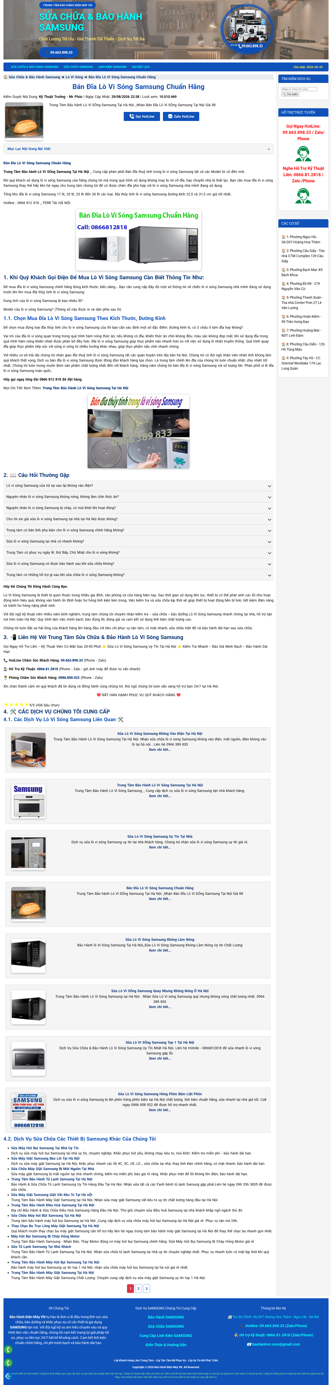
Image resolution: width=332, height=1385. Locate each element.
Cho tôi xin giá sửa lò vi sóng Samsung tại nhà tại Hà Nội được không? (62, 519)
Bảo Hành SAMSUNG (166, 1317)
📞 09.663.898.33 (58, 52)
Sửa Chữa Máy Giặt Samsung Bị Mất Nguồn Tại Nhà (52, 1169)
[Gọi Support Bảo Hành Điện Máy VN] (8, 1363)
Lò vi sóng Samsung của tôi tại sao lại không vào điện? (49, 485)
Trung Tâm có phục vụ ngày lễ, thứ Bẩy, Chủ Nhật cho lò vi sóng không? (63, 552)
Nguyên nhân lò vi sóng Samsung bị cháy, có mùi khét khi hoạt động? (61, 508)
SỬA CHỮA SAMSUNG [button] (78, 67)
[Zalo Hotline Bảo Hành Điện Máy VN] (8, 1376)
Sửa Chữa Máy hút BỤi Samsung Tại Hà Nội (46, 1215)
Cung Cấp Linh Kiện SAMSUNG (165, 1335)
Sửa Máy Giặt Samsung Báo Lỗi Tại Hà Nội (45, 1158)
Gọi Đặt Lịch (141, 67)
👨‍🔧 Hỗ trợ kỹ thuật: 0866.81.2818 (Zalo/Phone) (273, 1335)
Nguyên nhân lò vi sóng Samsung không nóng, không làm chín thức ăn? (62, 497)
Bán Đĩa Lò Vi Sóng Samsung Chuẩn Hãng (122, 77)
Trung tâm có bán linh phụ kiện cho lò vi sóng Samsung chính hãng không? (65, 530)
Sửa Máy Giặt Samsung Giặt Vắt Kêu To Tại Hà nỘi (51, 1195)
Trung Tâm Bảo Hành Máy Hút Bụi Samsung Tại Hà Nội (55, 1262)
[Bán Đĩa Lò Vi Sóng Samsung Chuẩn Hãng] (24, 121)
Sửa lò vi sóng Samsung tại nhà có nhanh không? (45, 541)
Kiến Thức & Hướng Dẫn (166, 1344)
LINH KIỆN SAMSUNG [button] (112, 67)
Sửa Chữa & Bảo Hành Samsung (34, 77)
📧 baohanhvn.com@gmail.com (273, 1344)
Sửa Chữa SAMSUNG (166, 1326)
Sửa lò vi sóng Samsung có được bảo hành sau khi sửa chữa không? (60, 564)
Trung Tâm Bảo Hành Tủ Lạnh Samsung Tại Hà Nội (51, 1179)
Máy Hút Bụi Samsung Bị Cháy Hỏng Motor (45, 1236)
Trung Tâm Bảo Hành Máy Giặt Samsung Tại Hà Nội (52, 1273)
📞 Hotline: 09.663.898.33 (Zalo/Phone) (273, 1325)
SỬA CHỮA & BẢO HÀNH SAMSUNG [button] (34, 67)
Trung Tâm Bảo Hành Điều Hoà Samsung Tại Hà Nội (52, 1205)
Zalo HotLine (184, 116)
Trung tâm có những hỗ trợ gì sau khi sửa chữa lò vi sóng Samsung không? (65, 575)
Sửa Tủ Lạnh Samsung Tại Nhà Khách (41, 1247)
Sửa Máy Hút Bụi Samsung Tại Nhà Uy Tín (45, 1148)
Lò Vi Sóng (74, 77)
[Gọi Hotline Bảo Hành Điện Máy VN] (8, 1349)
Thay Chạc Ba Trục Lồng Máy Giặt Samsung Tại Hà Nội (55, 1226)
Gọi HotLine (145, 116)
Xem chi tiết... (160, 750)
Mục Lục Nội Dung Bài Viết (28, 149)
